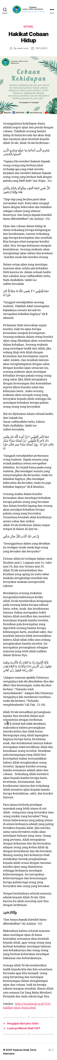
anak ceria (22, 48)
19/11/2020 (41, 48)
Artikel (28, 26)
